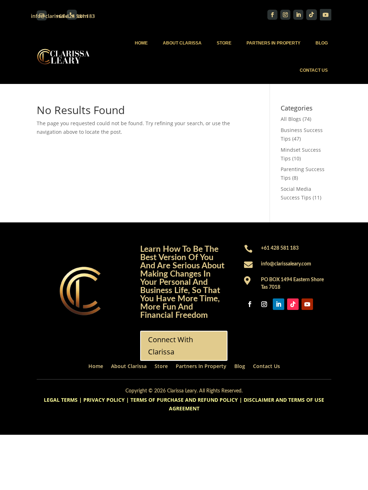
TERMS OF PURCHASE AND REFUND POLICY (184, 399)
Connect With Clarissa (170, 346)
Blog (322, 43)
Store (224, 43)
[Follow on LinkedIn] (298, 15)
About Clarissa (182, 43)
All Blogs (291, 119)
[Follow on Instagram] (285, 15)
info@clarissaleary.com (286, 264)
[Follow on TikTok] (311, 14)
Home (141, 43)
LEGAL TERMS (61, 399)
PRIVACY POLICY (104, 399)
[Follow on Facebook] (272, 15)
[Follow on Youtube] (325, 14)
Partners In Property (273, 43)
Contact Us (314, 70)
